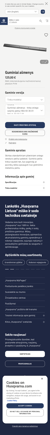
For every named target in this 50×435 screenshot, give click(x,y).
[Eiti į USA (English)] (43, 12)
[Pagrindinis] (4, 21)
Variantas (10, 105)
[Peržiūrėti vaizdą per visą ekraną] (25, 48)
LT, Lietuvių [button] (13, 22)
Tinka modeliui (14, 99)
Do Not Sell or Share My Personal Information (25, 413)
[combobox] (25, 99)
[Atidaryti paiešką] (41, 21)
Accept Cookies (25, 406)
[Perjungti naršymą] (47, 21)
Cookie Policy (12, 401)
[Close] (42, 379)
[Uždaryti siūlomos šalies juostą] (46, 4)
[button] (46, 35)
